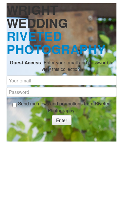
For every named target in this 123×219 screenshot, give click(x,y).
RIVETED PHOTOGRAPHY (56, 42)
